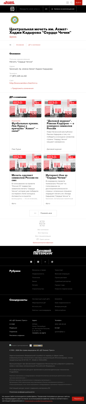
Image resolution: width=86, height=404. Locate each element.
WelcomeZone (60, 310)
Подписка (13, 332)
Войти (78, 3)
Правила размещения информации (43, 243)
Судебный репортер (63, 281)
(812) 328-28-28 (60, 324)
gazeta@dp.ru (60, 332)
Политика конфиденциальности (22, 392)
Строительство (38, 289)
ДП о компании (34, 45)
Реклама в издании (16, 335)
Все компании (43, 230)
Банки (34, 281)
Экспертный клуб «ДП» (41, 299)
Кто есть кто (37, 306)
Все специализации (43, 236)
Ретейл (35, 285)
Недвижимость (38, 274)
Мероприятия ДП (39, 303)
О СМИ (12, 324)
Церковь (12, 36)
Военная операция (62, 274)
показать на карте (39, 333)
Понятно (78, 399)
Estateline (58, 299)
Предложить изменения (23, 88)
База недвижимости (63, 303)
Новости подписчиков (63, 289)
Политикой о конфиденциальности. (39, 401)
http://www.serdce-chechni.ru (23, 83)
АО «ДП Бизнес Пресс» (18, 320)
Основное (20, 45)
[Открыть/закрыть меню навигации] (67, 2)
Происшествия (61, 277)
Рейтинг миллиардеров (41, 310)
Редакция (13, 328)
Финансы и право (39, 270)
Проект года (59, 285)
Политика (36, 277)
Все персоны (43, 233)
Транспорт (59, 270)
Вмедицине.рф (60, 306)
